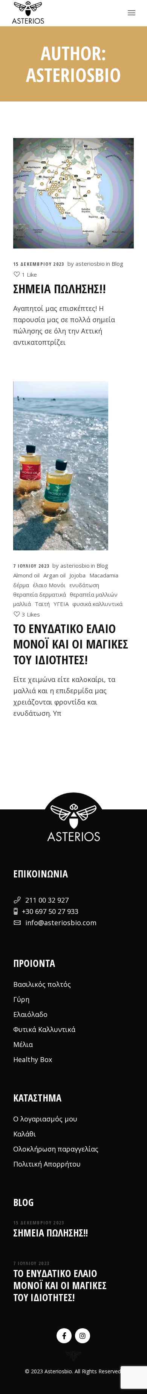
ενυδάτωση (84, 585)
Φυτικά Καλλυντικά (44, 1029)
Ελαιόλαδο (30, 1014)
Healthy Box (32, 1059)
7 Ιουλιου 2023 (31, 565)
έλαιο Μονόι (49, 585)
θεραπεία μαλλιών (94, 594)
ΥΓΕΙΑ (61, 604)
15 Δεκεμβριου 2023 (38, 264)
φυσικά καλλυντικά (97, 604)
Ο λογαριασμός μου (45, 1118)
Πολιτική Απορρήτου (47, 1163)
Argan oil (54, 575)
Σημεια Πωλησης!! (59, 288)
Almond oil (26, 575)
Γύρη (21, 999)
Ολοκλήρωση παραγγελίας (55, 1148)
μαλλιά (22, 604)
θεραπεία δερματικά (39, 594)
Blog (117, 263)
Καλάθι (24, 1133)
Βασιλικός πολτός (42, 984)
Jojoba (77, 575)
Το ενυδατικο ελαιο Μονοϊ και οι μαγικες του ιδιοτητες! (70, 644)
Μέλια (23, 1044)
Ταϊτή (42, 604)
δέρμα (21, 585)
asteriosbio (90, 263)
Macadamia (103, 575)
